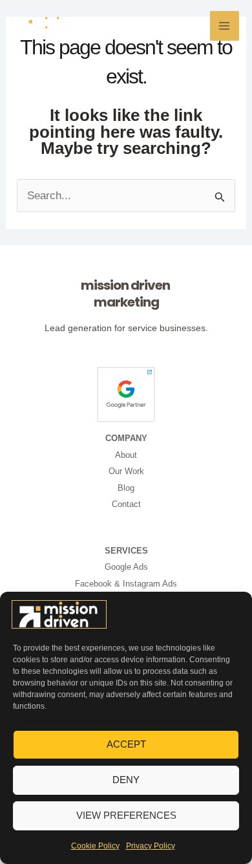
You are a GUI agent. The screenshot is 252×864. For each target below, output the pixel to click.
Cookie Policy (95, 845)
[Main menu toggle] (225, 26)
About (126, 455)
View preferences (126, 815)
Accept (126, 744)
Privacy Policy (150, 845)
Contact (126, 504)
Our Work (126, 471)
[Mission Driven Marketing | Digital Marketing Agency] (59, 614)
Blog (126, 488)
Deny (126, 779)
